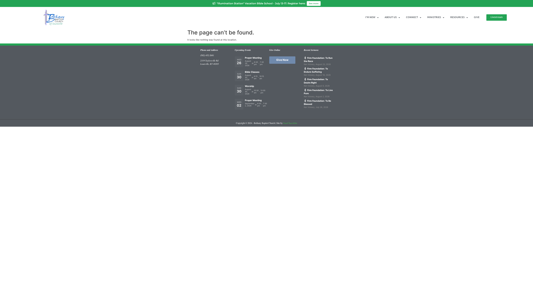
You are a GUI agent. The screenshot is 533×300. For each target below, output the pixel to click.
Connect (412, 17)
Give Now (282, 60)
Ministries (434, 17)
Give (476, 17)
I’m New (370, 17)
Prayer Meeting (253, 57)
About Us (391, 17)
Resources (457, 17)
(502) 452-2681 (207, 55)
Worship (249, 86)
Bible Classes (252, 72)
